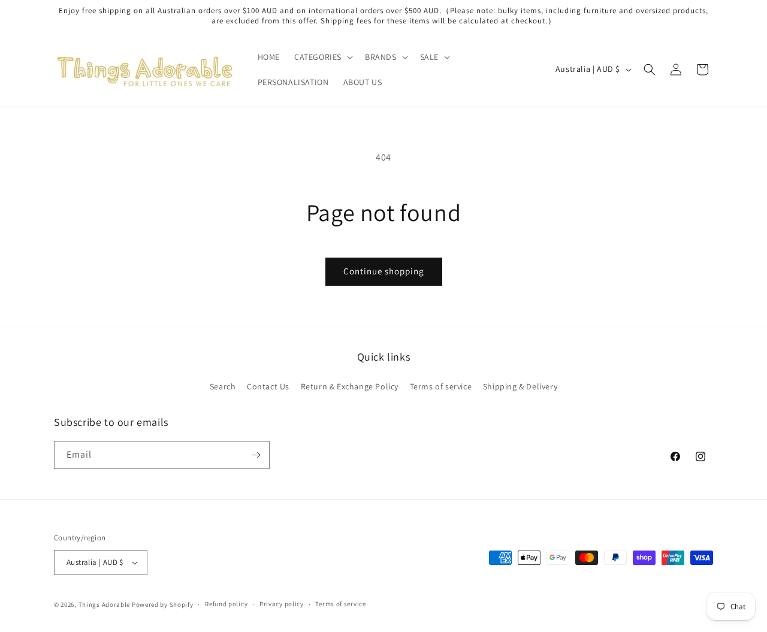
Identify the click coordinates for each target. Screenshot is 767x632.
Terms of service (441, 386)
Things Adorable (104, 604)
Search (223, 386)
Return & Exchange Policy (349, 386)
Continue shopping (383, 271)
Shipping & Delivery (520, 386)
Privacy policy (281, 604)
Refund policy (226, 604)
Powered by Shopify (163, 604)
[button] (322, 56)
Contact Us (268, 386)
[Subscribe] (256, 455)
